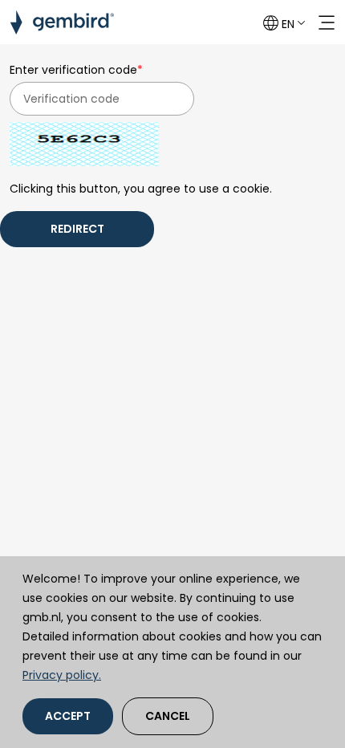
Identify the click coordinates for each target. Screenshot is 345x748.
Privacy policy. (61, 675)
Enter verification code (76, 70)
